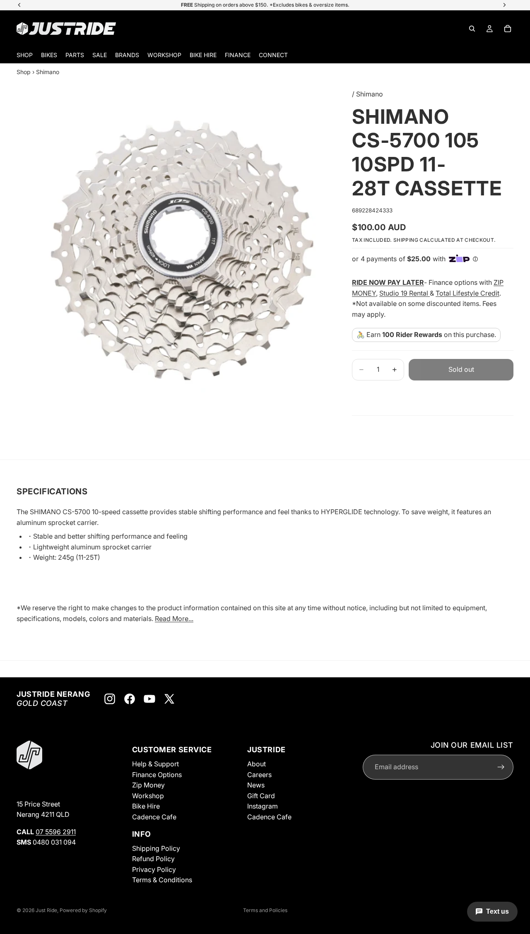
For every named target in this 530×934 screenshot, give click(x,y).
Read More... (174, 618)
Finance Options (157, 774)
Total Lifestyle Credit (467, 293)
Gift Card (261, 796)
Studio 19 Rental (404, 293)
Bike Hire (146, 806)
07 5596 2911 (56, 832)
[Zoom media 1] (182, 250)
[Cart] (508, 28)
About (256, 764)
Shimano (47, 71)
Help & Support (155, 764)
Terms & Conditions (162, 880)
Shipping (405, 240)
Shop (24, 71)
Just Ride (46, 910)
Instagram (262, 806)
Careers (259, 774)
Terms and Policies (265, 910)
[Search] (472, 28)
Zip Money (148, 785)
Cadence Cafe (154, 817)
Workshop (148, 796)
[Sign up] (501, 767)
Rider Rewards (419, 334)
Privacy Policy (154, 869)
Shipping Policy (156, 848)
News (256, 785)
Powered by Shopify (83, 910)
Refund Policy (153, 859)
